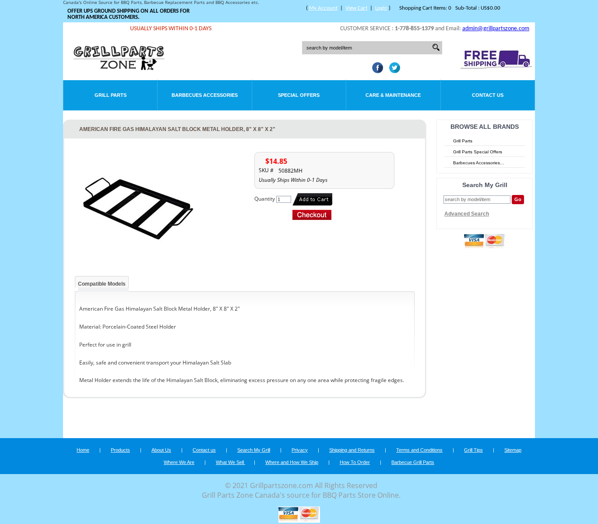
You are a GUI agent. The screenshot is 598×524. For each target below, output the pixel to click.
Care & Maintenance (393, 95)
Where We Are (179, 462)
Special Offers (299, 95)
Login (381, 8)
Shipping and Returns (352, 450)
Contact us (204, 450)
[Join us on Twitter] (392, 70)
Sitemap (512, 450)
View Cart (356, 8)
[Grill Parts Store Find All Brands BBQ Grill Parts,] (119, 68)
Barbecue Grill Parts (412, 462)
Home (83, 450)
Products (120, 450)
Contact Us (487, 95)
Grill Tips (473, 450)
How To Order (355, 462)
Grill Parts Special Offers (477, 151)
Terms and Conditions (419, 450)
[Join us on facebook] (375, 70)
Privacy (300, 450)
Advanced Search (466, 214)
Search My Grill (253, 450)
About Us (161, 450)
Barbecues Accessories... (478, 162)
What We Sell (230, 462)
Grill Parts (111, 95)
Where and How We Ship (291, 462)
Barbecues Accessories (205, 95)
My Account (323, 8)
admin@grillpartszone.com (495, 28)
